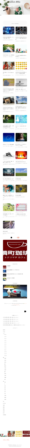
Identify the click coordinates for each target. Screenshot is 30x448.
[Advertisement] (15, 422)
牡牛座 (5, 360)
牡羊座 (5, 358)
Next (18, 237)
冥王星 (5, 399)
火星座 (4, 405)
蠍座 (4, 371)
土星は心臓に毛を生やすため (21, 161)
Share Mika (15, 2)
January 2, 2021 (18, 305)
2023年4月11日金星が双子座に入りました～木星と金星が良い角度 (21, 38)
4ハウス (5, 342)
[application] (15, 291)
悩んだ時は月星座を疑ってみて (8, 178)
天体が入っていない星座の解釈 (8, 144)
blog (3, 401)
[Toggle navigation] (1, 15)
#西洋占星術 (17, 304)
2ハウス (5, 338)
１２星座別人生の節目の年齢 (21, 214)
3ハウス (5, 340)
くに (16, 319)
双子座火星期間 (18, 195)
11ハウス (5, 353)
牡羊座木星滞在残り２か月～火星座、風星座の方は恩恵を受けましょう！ (21, 108)
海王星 (5, 397)
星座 (3, 357)
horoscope (4, 403)
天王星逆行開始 (18, 178)
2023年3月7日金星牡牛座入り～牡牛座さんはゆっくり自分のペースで (8, 108)
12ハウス (5, 355)
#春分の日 (15, 304)
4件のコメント (7, 159)
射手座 (5, 373)
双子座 (5, 362)
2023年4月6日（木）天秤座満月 (8, 55)
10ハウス (5, 351)
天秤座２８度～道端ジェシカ (21, 89)
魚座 (4, 379)
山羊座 (5, 375)
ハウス (4, 333)
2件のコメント (7, 87)
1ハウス (5, 336)
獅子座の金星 (5, 231)
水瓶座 (5, 377)
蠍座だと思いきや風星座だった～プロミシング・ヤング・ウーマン (8, 196)
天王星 (5, 395)
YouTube (4, 331)
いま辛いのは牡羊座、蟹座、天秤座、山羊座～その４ (9, 317)
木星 (4, 391)
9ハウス (5, 334)
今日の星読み (4, 414)
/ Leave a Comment (8, 35)
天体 (3, 381)
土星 (4, 393)
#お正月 (25, 303)
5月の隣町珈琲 (8, 265)
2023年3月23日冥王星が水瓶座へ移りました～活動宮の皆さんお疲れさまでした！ (8, 90)
